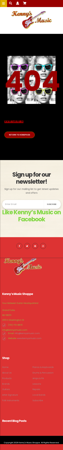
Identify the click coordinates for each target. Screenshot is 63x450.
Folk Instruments (10, 400)
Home (5, 367)
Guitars (6, 389)
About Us (7, 372)
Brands (6, 383)
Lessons (37, 383)
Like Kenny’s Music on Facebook (31, 215)
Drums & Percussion (43, 372)
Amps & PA (38, 378)
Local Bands (39, 394)
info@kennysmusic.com (14, 329)
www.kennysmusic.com (29, 338)
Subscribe (38, 400)
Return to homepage (19, 135)
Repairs (36, 389)
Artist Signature (10, 394)
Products (7, 378)
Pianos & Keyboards (43, 367)
